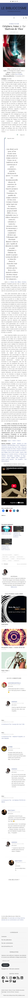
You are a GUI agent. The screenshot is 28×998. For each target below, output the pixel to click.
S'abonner (5, 965)
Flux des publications (6, 939)
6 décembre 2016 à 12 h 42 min (7, 734)
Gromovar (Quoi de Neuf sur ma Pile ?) (16, 450)
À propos (17, 992)
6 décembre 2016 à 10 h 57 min (18, 703)
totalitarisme (16, 560)
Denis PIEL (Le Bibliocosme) (19, 995)
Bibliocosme (14, 587)
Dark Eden (4, 624)
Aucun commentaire (22, 564)
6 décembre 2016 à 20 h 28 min (14, 811)
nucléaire (10, 560)
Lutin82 (10, 746)
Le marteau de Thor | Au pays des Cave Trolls (12, 724)
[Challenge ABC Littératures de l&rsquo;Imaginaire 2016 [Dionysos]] (18, 529)
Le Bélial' (13, 558)
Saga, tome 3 (5, 670)
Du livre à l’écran (10, 992)
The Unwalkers (19, 459)
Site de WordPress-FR (7, 946)
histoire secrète (5, 558)
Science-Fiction (14, 23)
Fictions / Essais (12, 990)
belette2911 (11, 810)
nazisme (4, 560)
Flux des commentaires (7, 943)
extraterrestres (20, 556)
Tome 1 (9, 440)
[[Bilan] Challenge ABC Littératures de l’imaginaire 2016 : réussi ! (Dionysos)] (6, 542)
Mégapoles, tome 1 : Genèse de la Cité (13, 647)
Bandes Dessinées (20, 990)
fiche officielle (18, 74)
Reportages (4, 992)
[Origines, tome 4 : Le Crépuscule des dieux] (6, 529)
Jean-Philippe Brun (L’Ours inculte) (10, 452)
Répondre (10, 686)
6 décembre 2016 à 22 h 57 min (18, 843)
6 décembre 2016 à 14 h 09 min (7, 797)
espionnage (12, 556)
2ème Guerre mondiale (7, 554)
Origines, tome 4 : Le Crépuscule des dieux (6, 533)
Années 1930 (5, 556)
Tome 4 (19, 440)
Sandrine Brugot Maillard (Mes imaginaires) (13, 457)
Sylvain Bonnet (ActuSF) (7, 459)
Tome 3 (14, 440)
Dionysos (6, 564)
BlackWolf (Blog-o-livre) (13, 445)
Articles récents (4, 990)
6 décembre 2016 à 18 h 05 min (18, 770)
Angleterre (16, 554)
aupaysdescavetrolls (14, 683)
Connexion (4, 936)
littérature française (21, 558)
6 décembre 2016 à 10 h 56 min (14, 684)
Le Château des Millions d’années (17, 282)
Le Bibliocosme (14, 8)
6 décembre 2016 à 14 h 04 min (14, 748)
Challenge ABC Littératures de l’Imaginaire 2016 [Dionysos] (17, 534)
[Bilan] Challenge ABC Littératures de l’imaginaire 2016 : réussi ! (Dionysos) (6, 547)
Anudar (14, 443)
